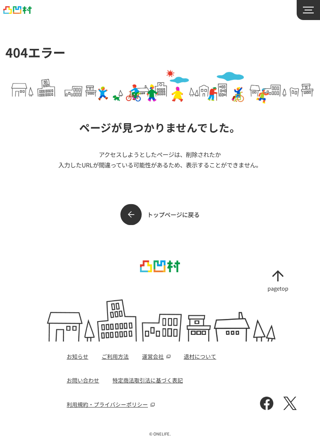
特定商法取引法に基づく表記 (147, 380)
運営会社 (153, 356)
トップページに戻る (173, 214)
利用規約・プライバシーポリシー (107, 404)
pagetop (278, 287)
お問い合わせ (83, 380)
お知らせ (77, 356)
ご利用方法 (115, 356)
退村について (200, 356)
